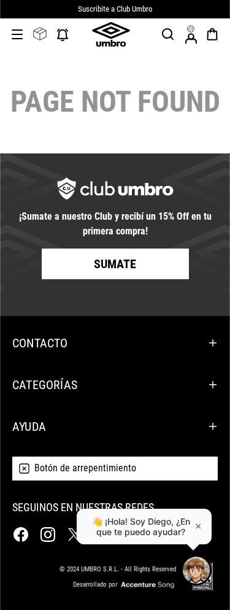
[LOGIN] (190, 34)
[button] (168, 34)
